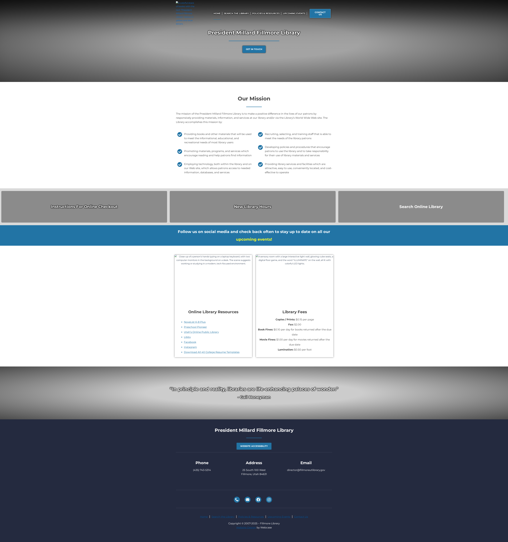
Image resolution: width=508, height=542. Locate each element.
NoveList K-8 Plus (195, 322)
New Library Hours (252, 206)
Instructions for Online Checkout (84, 206)
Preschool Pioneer (195, 327)
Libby (187, 337)
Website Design (246, 527)
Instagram (190, 347)
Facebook (190, 342)
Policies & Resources (266, 13)
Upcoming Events (294, 13)
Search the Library (236, 13)
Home (217, 13)
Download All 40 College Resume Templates (211, 352)
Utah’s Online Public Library (201, 332)
